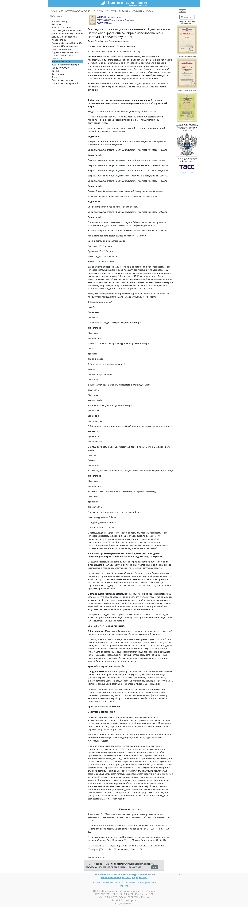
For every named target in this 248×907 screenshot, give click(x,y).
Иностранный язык (61, 49)
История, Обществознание (65, 46)
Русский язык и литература (65, 64)
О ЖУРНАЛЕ (57, 11)
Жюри (135, 877)
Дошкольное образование (65, 36)
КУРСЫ (149, 11)
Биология (56, 24)
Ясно (155, 867)
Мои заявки (187, 17)
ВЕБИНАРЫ (124, 11)
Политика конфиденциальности (140, 882)
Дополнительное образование (67, 33)
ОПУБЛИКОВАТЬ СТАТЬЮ (77, 11)
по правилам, (118, 863)
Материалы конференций (65, 83)
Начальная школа (61, 61)
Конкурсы (134, 874)
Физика (55, 70)
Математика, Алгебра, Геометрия (63, 57)
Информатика (59, 39)
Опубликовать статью (105, 874)
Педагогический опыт (63, 80)
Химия (55, 77)
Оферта (124, 885)
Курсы (128, 877)
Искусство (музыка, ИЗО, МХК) (67, 43)
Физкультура (58, 74)
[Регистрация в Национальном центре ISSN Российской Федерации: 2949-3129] (187, 166)
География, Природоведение (66, 30)
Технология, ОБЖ (60, 67)
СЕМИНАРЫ (138, 11)
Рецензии (122, 874)
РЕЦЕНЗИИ (97, 11)
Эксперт (143, 877)
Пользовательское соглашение (107, 882)
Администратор (60, 21)
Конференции (147, 874)
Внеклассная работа (62, 27)
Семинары (118, 877)
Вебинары (106, 877)
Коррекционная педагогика (66, 52)
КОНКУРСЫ (111, 11)
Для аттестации (187, 172)
